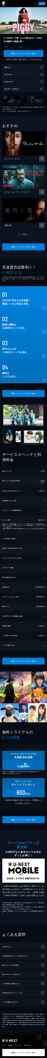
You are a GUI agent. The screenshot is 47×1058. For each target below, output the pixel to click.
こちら (40, 59)
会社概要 (10, 1045)
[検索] (36, 3)
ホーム (4, 1045)
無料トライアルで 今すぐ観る (23, 53)
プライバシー (18, 1045)
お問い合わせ (27, 1045)
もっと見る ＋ (23, 234)
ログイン (42, 3)
